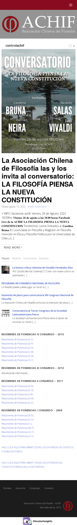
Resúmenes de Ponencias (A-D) (17, 386)
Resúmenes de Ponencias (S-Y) (17, 360)
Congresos (34, 488)
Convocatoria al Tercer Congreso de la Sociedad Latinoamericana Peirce (39, 312)
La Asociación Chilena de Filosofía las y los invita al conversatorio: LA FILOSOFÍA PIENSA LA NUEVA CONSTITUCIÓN (38, 180)
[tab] (6, 258)
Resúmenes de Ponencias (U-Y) (17, 436)
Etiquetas (44, 258)
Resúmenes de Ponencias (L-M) (17, 351)
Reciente (16, 258)
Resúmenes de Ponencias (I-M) (17, 394)
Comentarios (30, 258)
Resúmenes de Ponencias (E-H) (17, 390)
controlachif (15, 45)
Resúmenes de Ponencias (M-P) (18, 427)
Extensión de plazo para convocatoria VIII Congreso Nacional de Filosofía (37, 297)
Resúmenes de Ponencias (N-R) (18, 355)
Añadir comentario (37, 206)
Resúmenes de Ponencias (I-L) (17, 423)
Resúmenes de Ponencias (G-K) (17, 347)
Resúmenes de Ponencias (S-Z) (17, 402)
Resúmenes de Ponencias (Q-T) (18, 431)
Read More (12, 247)
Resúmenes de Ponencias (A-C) (17, 339)
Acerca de (20, 488)
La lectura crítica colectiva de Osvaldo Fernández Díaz (42, 267)
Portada (7, 488)
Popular (6, 258)
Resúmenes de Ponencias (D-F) (17, 343)
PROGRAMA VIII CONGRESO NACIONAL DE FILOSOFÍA (31, 283)
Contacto (48, 488)
